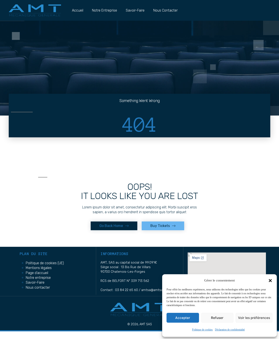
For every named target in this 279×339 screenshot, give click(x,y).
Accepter (182, 318)
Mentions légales (39, 268)
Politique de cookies (202, 329)
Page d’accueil (37, 273)
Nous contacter (165, 10)
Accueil (77, 10)
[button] (270, 280)
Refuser (217, 318)
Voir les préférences (254, 318)
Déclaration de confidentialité (230, 329)
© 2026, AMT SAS (139, 324)
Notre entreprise (104, 10)
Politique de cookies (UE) (45, 263)
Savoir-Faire (135, 10)
